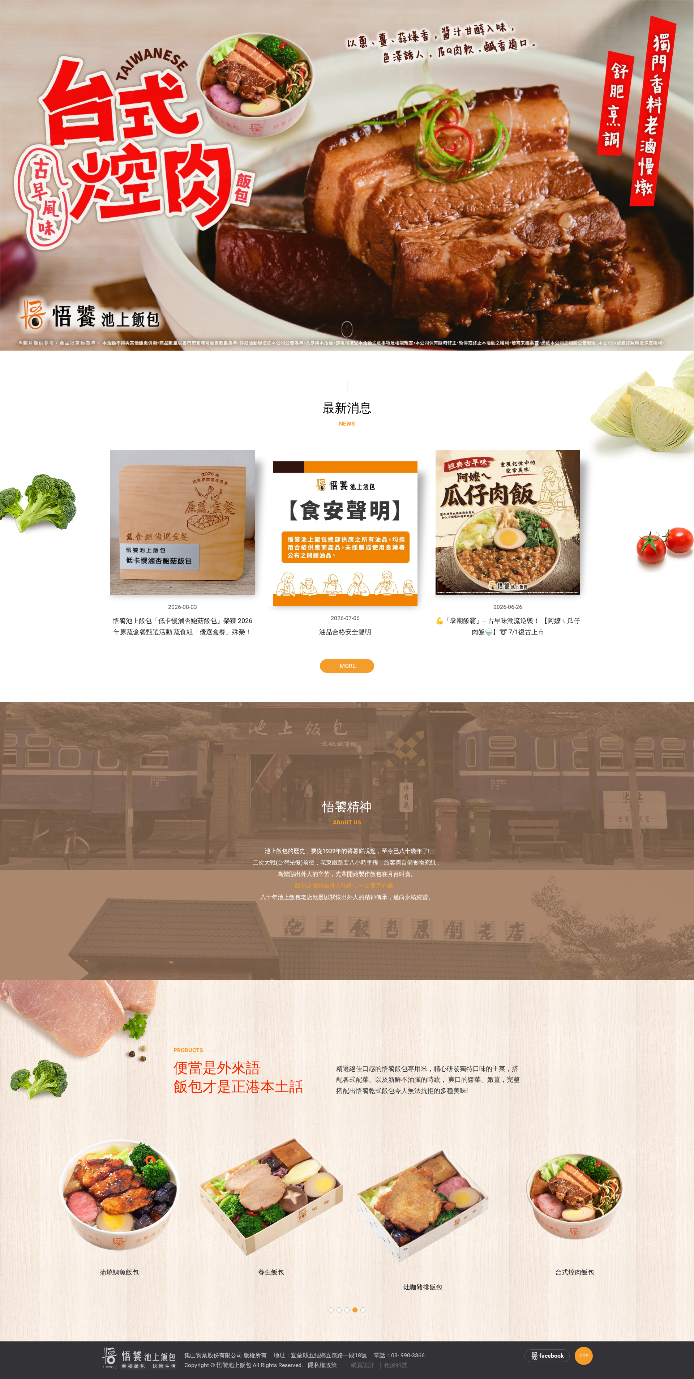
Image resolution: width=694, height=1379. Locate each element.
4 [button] (354, 1309)
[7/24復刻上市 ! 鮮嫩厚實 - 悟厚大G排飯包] (347, 175)
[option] (347, 175)
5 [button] (362, 1309)
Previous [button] (36, 175)
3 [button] (347, 1309)
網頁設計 (362, 1365)
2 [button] (339, 1309)
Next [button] (658, 175)
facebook (551, 1355)
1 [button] (331, 1309)
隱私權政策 (322, 1365)
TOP (583, 1355)
